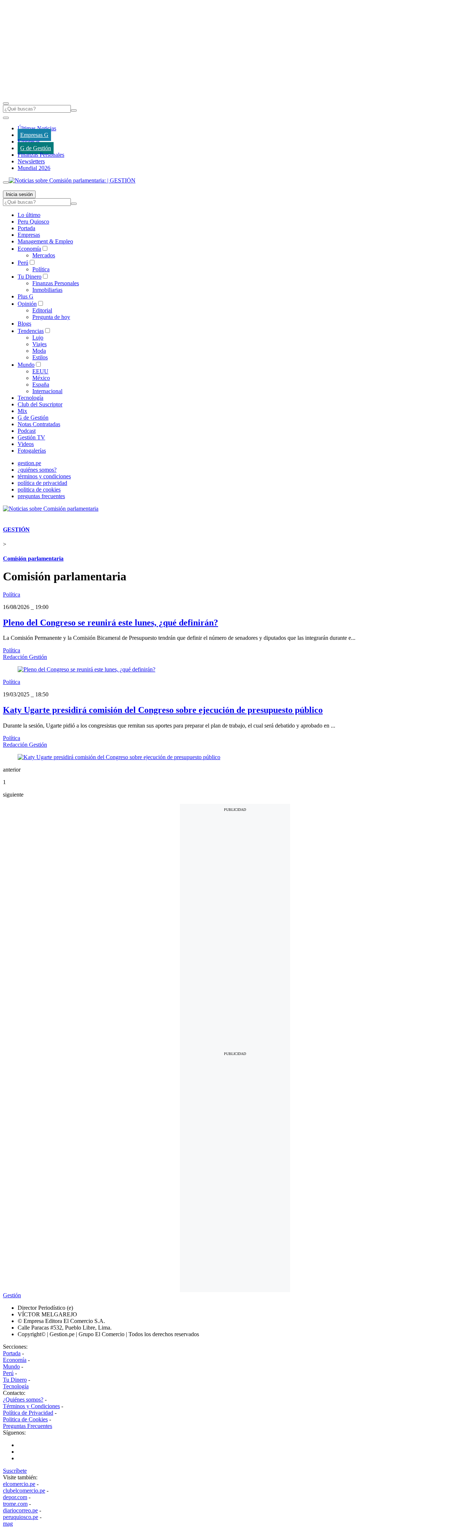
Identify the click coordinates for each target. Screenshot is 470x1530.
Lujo (37, 337)
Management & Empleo (45, 241)
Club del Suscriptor (40, 404)
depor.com (15, 1497)
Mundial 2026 (34, 168)
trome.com (15, 1504)
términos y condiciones (44, 476)
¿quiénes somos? (37, 470)
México (41, 378)
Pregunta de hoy (51, 317)
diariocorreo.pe (20, 1510)
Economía (29, 249)
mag (8, 1523)
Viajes (39, 344)
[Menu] (6, 103)
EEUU (40, 371)
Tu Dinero (29, 276)
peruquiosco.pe (20, 1517)
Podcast (27, 431)
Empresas (29, 141)
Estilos (40, 357)
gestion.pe (29, 463)
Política (41, 269)
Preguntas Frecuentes (27, 1426)
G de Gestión (35, 148)
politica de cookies (39, 489)
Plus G (25, 296)
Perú (23, 263)
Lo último (29, 215)
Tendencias (31, 331)
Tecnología (30, 398)
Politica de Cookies (25, 1419)
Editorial (42, 310)
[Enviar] (74, 110)
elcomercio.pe (19, 1484)
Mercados (43, 255)
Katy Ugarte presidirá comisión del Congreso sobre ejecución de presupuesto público (163, 710)
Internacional (47, 391)
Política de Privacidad (28, 1413)
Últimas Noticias (37, 128)
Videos (26, 444)
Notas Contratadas (39, 424)
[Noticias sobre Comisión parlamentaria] (50, 508)
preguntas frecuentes (41, 496)
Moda (39, 351)
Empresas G (34, 135)
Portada (26, 228)
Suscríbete (15, 1471)
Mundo (26, 365)
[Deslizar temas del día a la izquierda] (6, 118)
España (40, 384)
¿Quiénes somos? (23, 1399)
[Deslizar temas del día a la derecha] (6, 182)
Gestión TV (31, 437)
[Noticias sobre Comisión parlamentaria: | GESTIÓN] (72, 180)
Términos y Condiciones (31, 1406)
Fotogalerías (32, 450)
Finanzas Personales (41, 155)
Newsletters (31, 161)
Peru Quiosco (33, 221)
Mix (22, 411)
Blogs (24, 323)
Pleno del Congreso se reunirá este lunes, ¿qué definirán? (110, 622)
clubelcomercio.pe (24, 1490)
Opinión (27, 304)
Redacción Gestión (25, 657)
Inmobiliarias (47, 290)
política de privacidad (42, 483)
